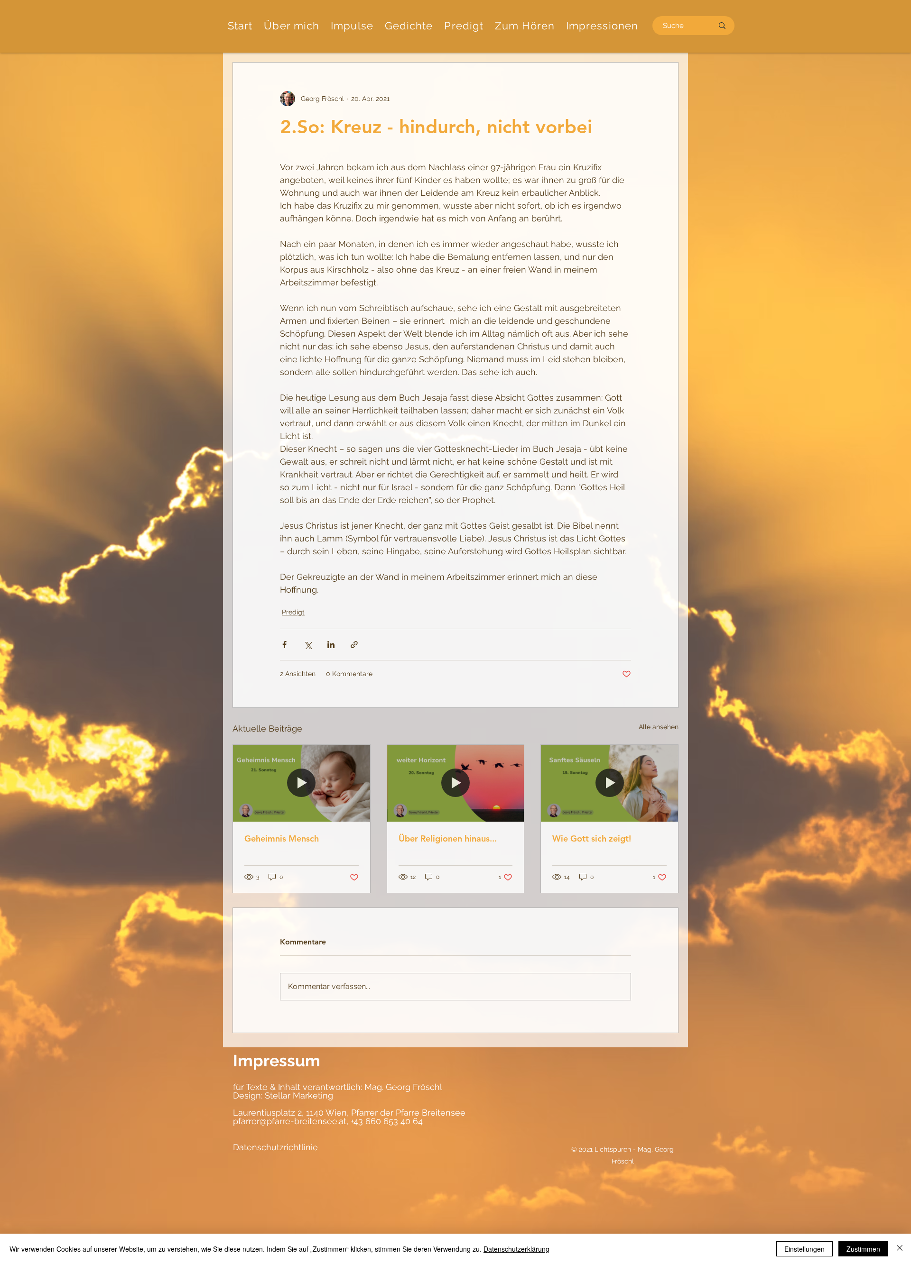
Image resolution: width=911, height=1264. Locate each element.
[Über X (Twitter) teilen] (307, 644)
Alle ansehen (659, 727)
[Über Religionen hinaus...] (455, 783)
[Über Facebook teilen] (284, 644)
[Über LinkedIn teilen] (330, 644)
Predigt (293, 612)
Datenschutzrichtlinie (275, 1147)
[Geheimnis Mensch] (301, 783)
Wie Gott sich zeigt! (591, 838)
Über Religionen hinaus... (448, 838)
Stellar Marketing (297, 1095)
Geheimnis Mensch (281, 838)
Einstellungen (804, 1249)
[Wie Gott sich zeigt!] (609, 783)
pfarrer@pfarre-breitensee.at (289, 1121)
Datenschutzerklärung (516, 1249)
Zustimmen (863, 1249)
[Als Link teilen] (354, 644)
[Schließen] (899, 1248)
